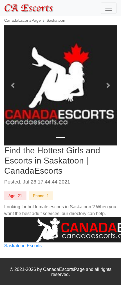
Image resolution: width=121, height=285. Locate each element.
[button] (12, 85)
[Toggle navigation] (108, 8)
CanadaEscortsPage (22, 20)
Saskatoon (55, 20)
